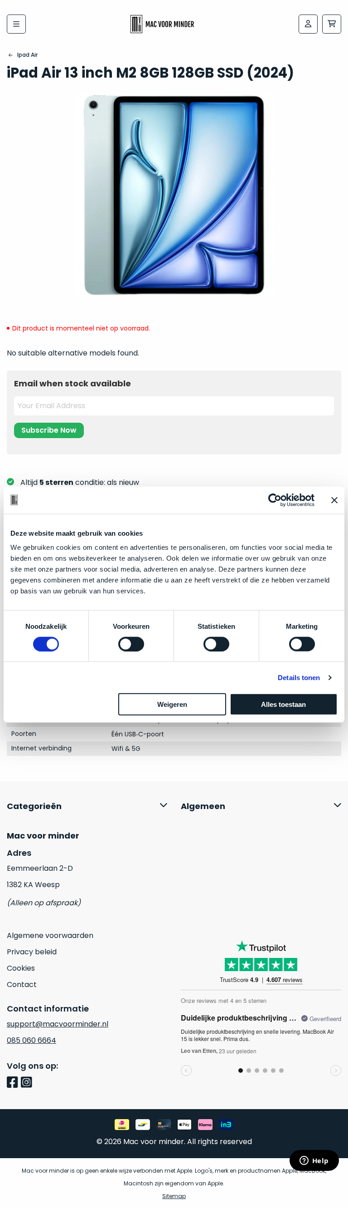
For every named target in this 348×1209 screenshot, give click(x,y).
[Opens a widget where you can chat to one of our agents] (314, 1161)
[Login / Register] (308, 24)
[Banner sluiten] (334, 500)
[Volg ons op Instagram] (28, 1083)
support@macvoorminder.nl (57, 1024)
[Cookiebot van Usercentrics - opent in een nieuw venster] (274, 500)
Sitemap (174, 1196)
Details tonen (299, 677)
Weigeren (172, 704)
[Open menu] (16, 24)
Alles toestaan (283, 704)
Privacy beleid (32, 952)
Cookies (21, 968)
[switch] (131, 644)
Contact (22, 984)
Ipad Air (27, 55)
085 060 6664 (31, 1040)
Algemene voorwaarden (50, 935)
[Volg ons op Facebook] (14, 1083)
